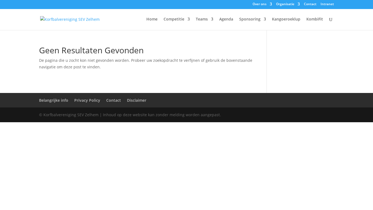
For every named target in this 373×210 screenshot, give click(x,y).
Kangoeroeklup (286, 19)
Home (152, 19)
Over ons (260, 4)
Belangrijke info (53, 100)
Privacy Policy (87, 100)
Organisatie (285, 4)
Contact (310, 4)
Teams (202, 19)
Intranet (327, 4)
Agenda (226, 19)
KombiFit (314, 19)
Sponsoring (249, 19)
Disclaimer (136, 100)
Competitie (174, 19)
